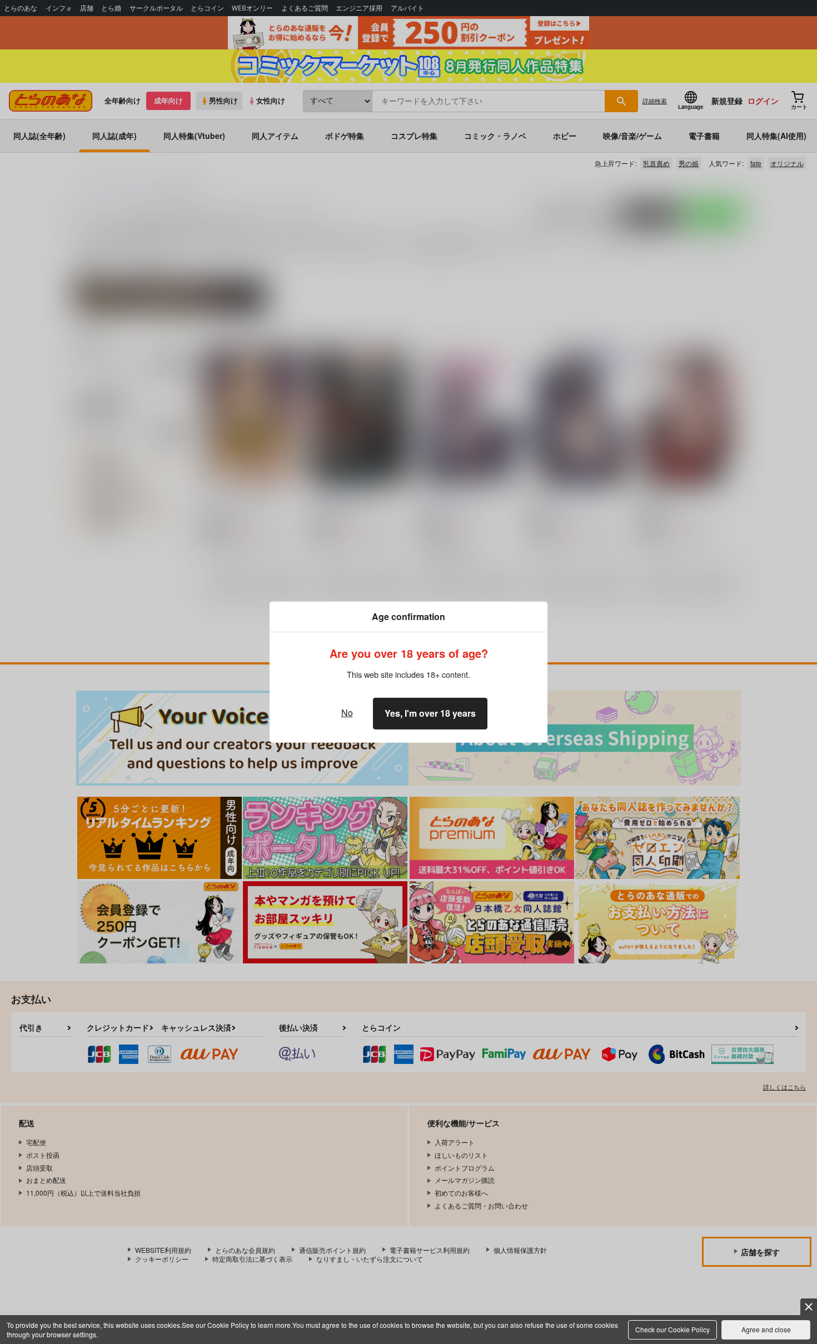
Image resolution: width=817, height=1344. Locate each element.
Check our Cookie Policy (672, 1329)
